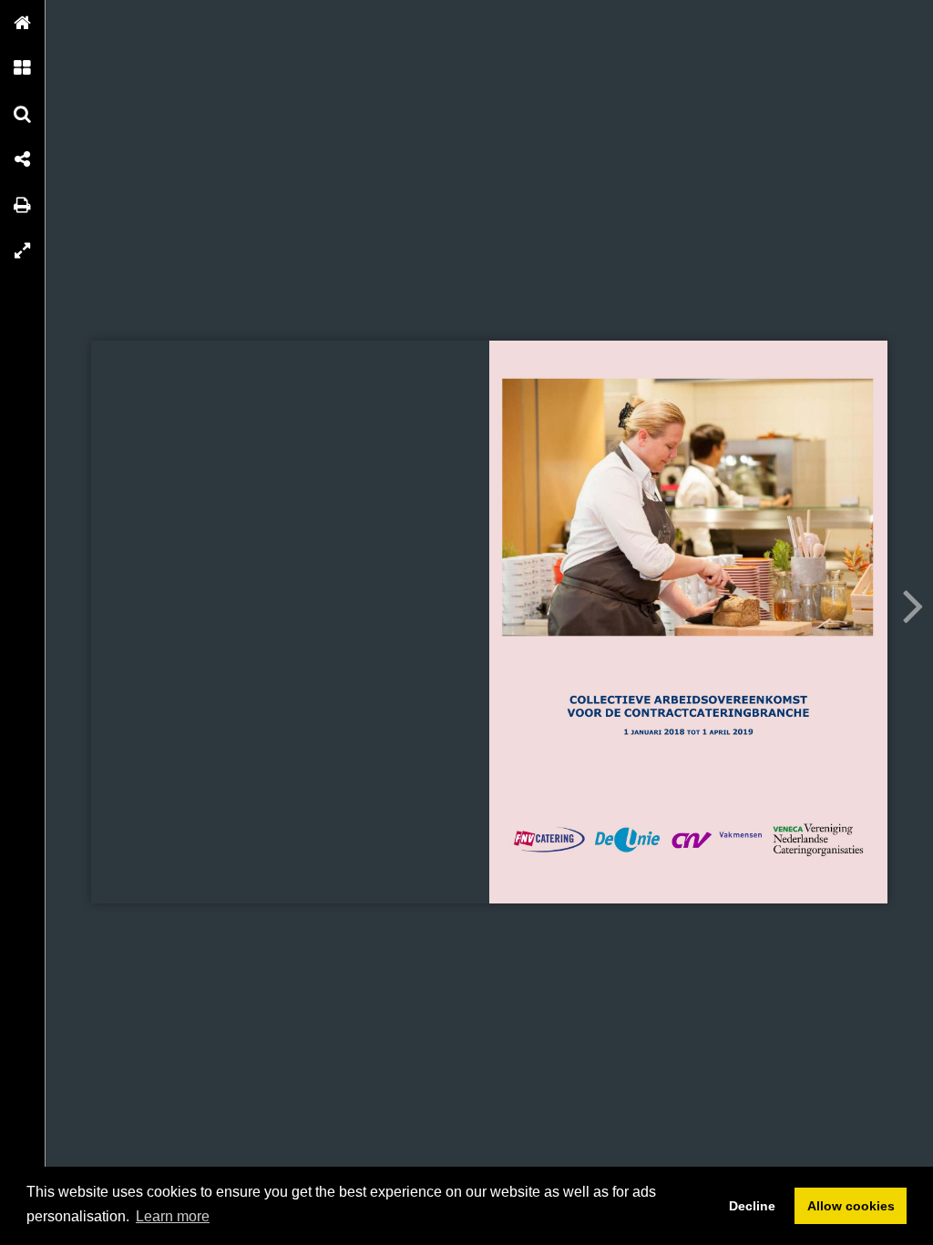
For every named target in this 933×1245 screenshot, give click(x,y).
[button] (23, 23)
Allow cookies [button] (851, 1206)
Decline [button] (752, 1206)
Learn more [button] (173, 1216)
